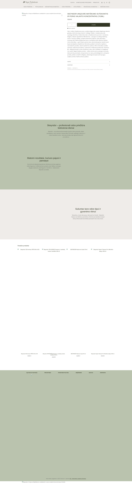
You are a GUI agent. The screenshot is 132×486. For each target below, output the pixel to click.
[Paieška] (104, 2)
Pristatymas (47, 372)
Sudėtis (69, 61)
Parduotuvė (96, 2)
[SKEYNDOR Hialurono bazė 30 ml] (78, 300)
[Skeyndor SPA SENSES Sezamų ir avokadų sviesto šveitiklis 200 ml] (53, 300)
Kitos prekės (77, 6)
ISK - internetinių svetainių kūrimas (78, 478)
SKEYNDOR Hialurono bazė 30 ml (78, 353)
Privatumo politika (63, 372)
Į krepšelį (93, 24)
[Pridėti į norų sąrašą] (34, 349)
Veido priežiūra (28, 6)
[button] (24, 349)
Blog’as (73, 2)
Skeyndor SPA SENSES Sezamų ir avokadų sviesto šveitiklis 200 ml (54, 354)
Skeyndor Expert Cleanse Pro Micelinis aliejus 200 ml (102, 353)
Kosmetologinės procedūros (83, 2)
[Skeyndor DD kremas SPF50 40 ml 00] (29, 300)
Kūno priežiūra (66, 6)
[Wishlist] (106, 2)
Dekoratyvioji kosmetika (52, 6)
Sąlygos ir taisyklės (31, 372)
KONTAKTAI (103, 372)
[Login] (101, 2)
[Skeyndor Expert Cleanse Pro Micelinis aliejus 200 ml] (102, 300)
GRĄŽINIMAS (79, 372)
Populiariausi (39, 6)
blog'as (91, 372)
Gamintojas (70, 65)
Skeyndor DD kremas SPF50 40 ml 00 (29, 353)
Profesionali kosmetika (90, 6)
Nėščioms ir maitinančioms (108, 6)
